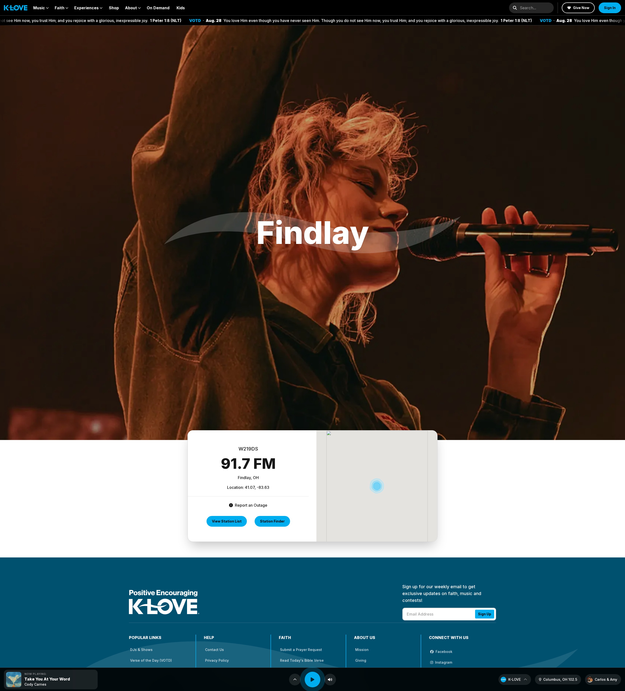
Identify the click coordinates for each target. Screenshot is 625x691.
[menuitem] (41, 7)
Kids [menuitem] (181, 7)
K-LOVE (514, 679)
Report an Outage (250, 505)
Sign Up (484, 614)
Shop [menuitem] (114, 7)
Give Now (581, 8)
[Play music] (312, 679)
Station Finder (272, 521)
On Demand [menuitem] (158, 7)
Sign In (610, 8)
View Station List (226, 521)
